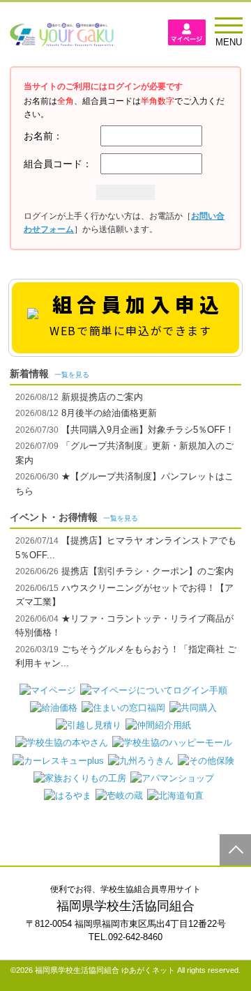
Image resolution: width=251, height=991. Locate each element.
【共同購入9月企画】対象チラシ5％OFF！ (146, 429)
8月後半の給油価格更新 (108, 413)
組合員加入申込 (137, 314)
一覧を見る (71, 374)
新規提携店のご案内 (101, 397)
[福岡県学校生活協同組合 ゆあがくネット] (62, 39)
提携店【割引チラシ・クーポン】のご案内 (146, 571)
